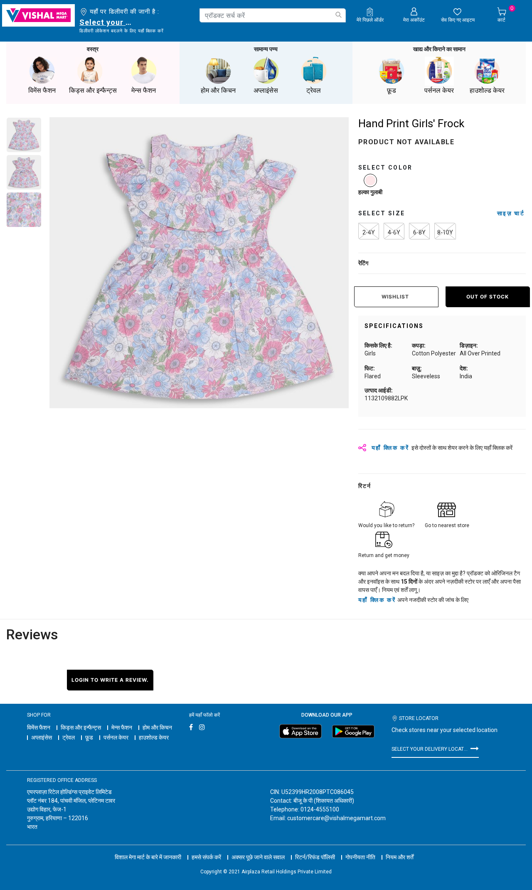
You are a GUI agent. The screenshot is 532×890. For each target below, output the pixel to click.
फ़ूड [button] (391, 90)
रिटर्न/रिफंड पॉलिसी (315, 857)
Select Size (381, 213)
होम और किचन (157, 727)
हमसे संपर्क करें (206, 857)
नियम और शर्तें (400, 857)
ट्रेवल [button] (313, 90)
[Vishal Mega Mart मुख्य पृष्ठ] (38, 15)
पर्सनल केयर (115, 737)
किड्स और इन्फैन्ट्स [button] (93, 90)
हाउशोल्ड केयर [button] (487, 90)
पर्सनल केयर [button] (439, 90)
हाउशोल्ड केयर (154, 737)
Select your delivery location (107, 22)
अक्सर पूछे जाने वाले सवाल (258, 857)
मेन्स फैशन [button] (143, 90)
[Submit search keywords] (338, 14)
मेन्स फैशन (121, 727)
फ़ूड (89, 737)
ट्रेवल (68, 737)
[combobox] (273, 15)
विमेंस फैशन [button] (42, 90)
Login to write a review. (110, 680)
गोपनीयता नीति (360, 857)
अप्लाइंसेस (41, 737)
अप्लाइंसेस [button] (266, 90)
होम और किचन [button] (218, 90)
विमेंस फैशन (38, 727)
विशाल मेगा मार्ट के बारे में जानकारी (148, 857)
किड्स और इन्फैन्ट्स (81, 727)
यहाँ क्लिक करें (377, 600)
